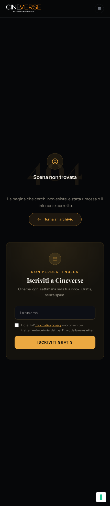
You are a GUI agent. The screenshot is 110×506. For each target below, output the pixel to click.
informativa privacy (48, 325)
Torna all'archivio (58, 219)
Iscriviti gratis (55, 342)
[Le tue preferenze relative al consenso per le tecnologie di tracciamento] (101, 497)
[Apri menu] (99, 8)
